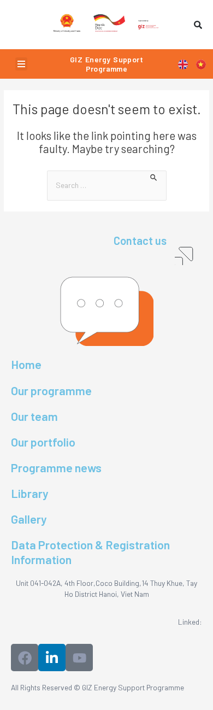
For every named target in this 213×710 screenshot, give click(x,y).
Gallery (29, 519)
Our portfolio (43, 442)
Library (30, 493)
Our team (34, 416)
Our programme (51, 390)
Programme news (56, 467)
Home (26, 364)
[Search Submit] (154, 176)
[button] (21, 64)
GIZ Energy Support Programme (106, 64)
